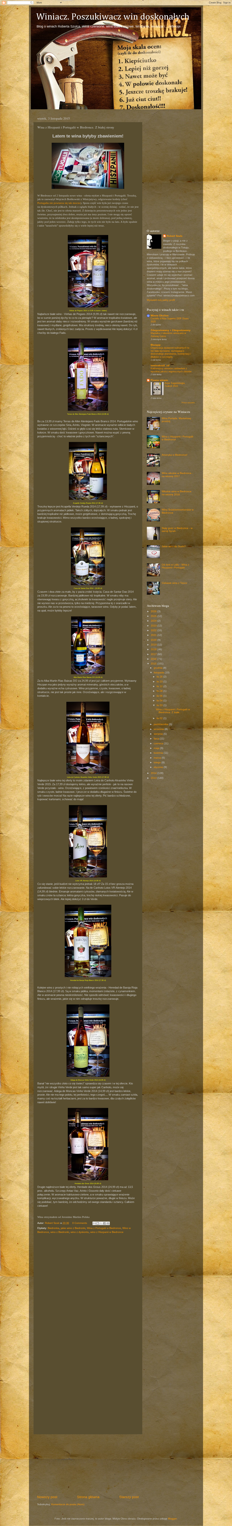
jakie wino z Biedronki (73, 1228)
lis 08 (160, 691)
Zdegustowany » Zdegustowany (170, 330)
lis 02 (160, 718)
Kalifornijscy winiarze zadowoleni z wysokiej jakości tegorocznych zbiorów (171, 370)
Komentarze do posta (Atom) (67, 1504)
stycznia (159, 767)
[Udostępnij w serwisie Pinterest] (108, 1223)
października (161, 724)
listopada (159, 672)
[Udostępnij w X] (101, 1223)
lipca (157, 738)
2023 (154, 625)
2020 (154, 640)
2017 (154, 654)
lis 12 (160, 686)
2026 (154, 611)
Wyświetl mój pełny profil (161, 300)
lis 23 (160, 681)
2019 (154, 644)
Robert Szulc (175, 236)
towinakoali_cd (160, 365)
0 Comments (79, 1223)
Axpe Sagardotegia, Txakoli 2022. (175, 385)
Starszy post (129, 1497)
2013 (154, 778)
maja (157, 748)
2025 (154, 616)
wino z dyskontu (80, 1232)
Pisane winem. (159, 380)
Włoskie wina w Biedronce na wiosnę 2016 (176, 493)
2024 (154, 620)
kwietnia (159, 753)
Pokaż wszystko (188, 403)
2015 (154, 663)
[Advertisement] (88, 1464)
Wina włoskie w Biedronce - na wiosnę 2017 (177, 474)
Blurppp (156, 345)
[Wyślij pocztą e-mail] (94, 1223)
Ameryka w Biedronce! (174, 455)
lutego (157, 762)
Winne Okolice (160, 315)
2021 (154, 635)
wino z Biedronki (59, 1232)
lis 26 (160, 676)
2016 (154, 659)
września (159, 729)
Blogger (172, 1518)
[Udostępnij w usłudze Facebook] (104, 1223)
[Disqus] (87, 1284)
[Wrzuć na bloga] (98, 1223)
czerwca (159, 743)
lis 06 (160, 696)
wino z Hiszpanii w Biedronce (106, 1232)
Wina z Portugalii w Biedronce (104, 1228)
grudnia (158, 667)
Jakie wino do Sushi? (174, 546)
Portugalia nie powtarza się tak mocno (58, 203)
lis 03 (160, 705)
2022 (154, 630)
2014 (154, 773)
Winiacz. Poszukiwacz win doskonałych (112, 17)
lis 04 (160, 700)
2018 (154, 649)
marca (158, 757)
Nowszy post (47, 1497)
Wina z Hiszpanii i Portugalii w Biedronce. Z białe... (173, 711)
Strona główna (88, 1497)
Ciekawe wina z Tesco (174, 583)
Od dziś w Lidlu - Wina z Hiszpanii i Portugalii (175, 566)
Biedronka (53, 1228)
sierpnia (158, 734)
